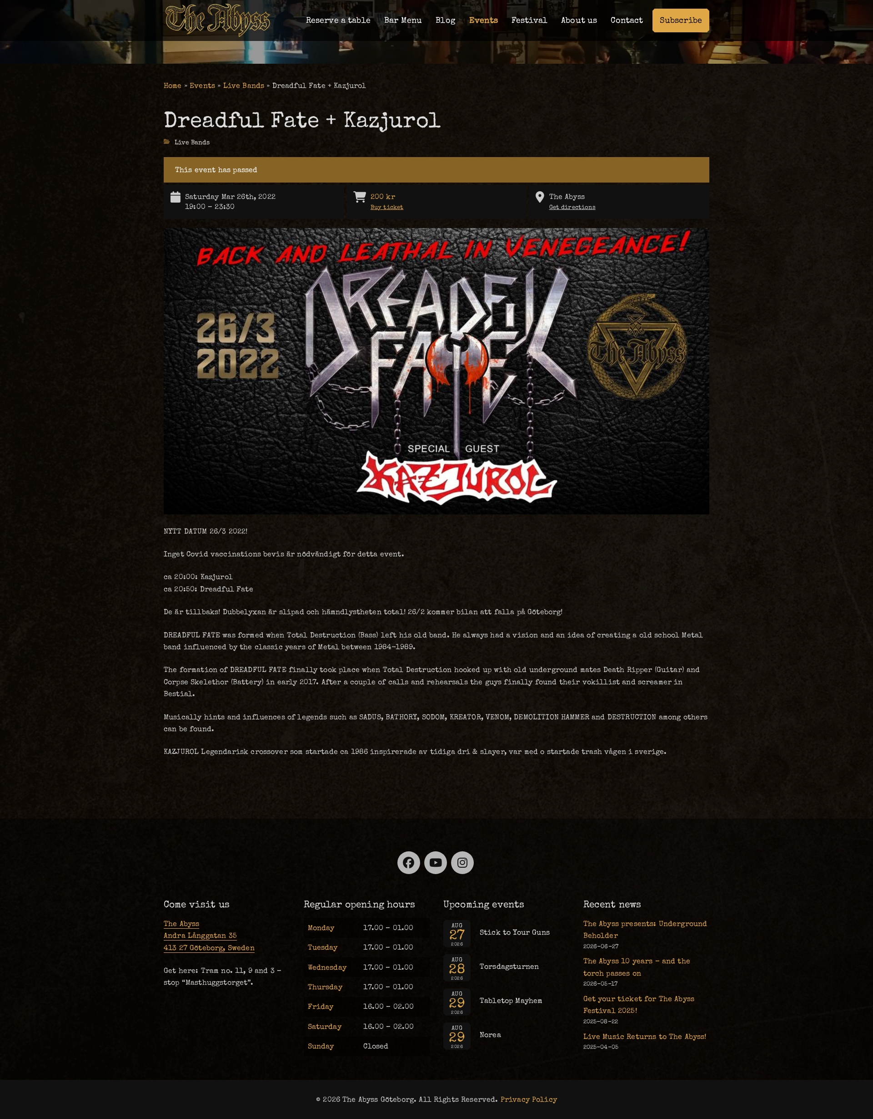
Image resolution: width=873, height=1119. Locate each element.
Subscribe (681, 20)
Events (483, 20)
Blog (446, 20)
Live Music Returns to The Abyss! (645, 1036)
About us (579, 20)
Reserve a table (338, 20)
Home (173, 85)
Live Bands (244, 85)
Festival (529, 20)
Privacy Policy (529, 1099)
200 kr (387, 201)
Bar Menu (403, 20)
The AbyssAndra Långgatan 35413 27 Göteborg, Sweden (209, 935)
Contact (627, 20)
